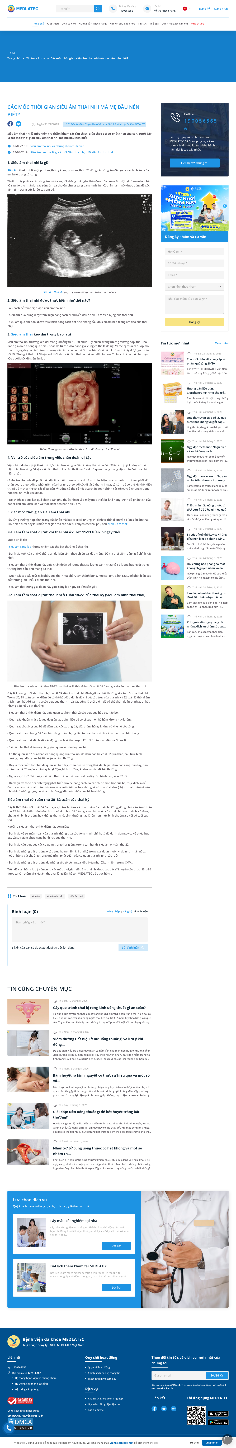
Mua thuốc (197, 23)
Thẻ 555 (154, 23)
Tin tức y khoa (35, 58)
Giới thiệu (53, 23)
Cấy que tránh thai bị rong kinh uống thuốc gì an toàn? (99, 1007)
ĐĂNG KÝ (217, 1375)
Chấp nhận (212, 1442)
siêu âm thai (76, 896)
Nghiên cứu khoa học (122, 23)
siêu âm (36, 896)
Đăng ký (204, 9)
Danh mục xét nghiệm (175, 23)
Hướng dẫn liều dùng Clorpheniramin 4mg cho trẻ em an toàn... (205, 393)
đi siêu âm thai (117, 524)
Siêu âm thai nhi (53, 292)
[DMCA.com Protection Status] (20, 1423)
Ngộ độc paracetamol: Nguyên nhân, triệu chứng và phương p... (207, 480)
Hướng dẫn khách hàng (93, 23)
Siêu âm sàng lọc (20, 547)
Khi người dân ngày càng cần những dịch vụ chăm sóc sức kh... (205, 626)
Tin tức (142, 23)
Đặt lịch (116, 1246)
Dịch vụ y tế (69, 23)
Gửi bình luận (130, 948)
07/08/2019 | (48, 146)
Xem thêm (222, 343)
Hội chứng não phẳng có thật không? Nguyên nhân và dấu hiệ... (206, 568)
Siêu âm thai (22, 334)
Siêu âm (12, 170)
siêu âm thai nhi (55, 896)
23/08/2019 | (63, 152)
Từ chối (194, 1442)
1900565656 (19, 1367)
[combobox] (194, 287)
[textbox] (194, 286)
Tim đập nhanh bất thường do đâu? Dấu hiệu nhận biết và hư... (206, 597)
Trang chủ (14, 58)
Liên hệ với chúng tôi (194, 163)
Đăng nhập (221, 9)
